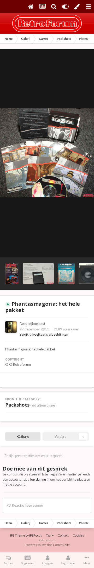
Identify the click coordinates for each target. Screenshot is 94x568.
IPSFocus (35, 535)
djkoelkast (37, 324)
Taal (49, 535)
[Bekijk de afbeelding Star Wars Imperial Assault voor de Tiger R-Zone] (12, 273)
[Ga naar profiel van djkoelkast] (11, 327)
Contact (63, 535)
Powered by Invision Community (47, 545)
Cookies (78, 535)
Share (24, 436)
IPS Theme (17, 535)
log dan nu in (39, 479)
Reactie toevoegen (27, 505)
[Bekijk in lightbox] (47, 152)
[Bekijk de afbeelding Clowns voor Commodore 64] (38, 273)
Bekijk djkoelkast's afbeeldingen (44, 334)
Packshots (17, 405)
